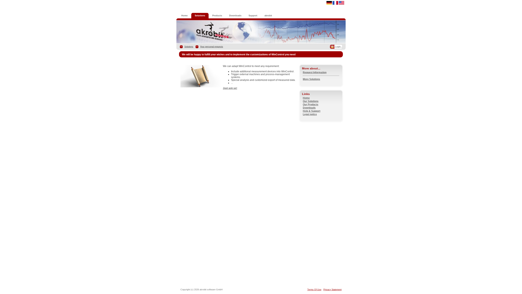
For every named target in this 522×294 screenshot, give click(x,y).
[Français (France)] (335, 3)
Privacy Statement (332, 289)
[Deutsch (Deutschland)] (329, 3)
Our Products (310, 104)
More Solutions (311, 79)
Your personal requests (211, 46)
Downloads (309, 107)
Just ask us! (230, 88)
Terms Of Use (314, 289)
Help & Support (311, 111)
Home (306, 98)
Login (338, 46)
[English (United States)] (341, 3)
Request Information (314, 72)
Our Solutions (311, 101)
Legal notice (310, 114)
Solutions (188, 46)
